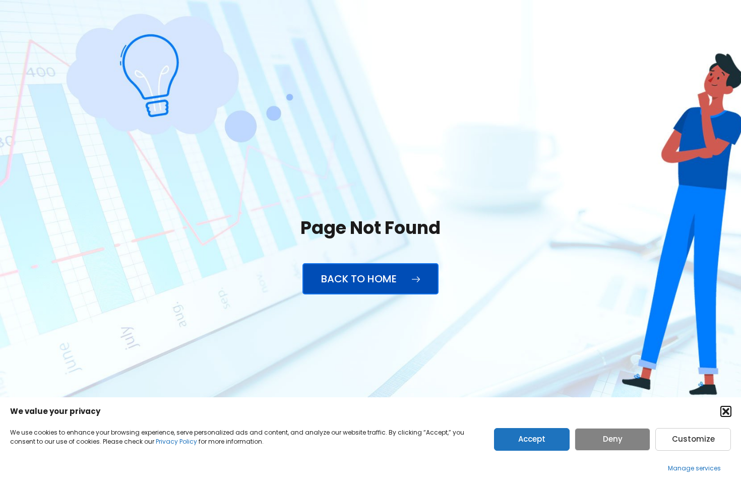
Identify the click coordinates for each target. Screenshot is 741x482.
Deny (613, 439)
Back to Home (360, 279)
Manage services (694, 468)
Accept (531, 439)
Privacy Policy (176, 441)
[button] (726, 411)
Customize (693, 439)
